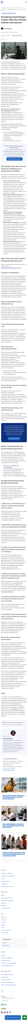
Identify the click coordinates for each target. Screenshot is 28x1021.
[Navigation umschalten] (26, 2)
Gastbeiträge (5, 945)
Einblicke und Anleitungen (8, 13)
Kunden (3, 955)
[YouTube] (4, 1012)
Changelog (4, 884)
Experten (3, 919)
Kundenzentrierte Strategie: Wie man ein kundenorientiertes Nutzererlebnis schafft (14, 854)
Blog (2, 895)
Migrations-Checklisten (7, 900)
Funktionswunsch (6, 960)
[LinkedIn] (2, 39)
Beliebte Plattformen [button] (6, 886)
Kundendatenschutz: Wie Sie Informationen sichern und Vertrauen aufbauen (14, 797)
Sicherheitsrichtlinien (7, 974)
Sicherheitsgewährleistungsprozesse (11, 268)
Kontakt (3, 922)
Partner (4, 942)
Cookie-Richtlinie (6, 979)
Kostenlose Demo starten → (14, 159)
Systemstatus (5, 908)
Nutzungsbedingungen (7, 982)
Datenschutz (4, 977)
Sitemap (3, 905)
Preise (3, 878)
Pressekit (3, 903)
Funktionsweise (5, 881)
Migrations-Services (6, 873)
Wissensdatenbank (6, 898)
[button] (6, 28)
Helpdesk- (15, 709)
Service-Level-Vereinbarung (8, 985)
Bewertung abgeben (6, 958)
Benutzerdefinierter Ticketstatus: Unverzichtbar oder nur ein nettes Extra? (13, 825)
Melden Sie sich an (14, 1017)
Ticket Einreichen (6, 930)
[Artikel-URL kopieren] (7, 39)
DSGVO (3, 925)
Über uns (3, 917)
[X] (5, 39)
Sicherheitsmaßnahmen (7, 591)
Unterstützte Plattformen (8, 876)
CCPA (3, 927)
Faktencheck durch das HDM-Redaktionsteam (13, 722)
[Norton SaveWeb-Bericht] (4, 1008)
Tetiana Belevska (7, 738)
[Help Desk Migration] (4, 759)
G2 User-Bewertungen (7, 965)
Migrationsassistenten (9, 770)
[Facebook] (2, 1012)
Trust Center (4, 932)
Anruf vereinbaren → (14, 438)
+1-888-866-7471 (5, 1000)
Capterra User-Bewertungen (9, 963)
